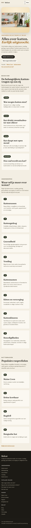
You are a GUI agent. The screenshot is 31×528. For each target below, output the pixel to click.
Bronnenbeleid (7, 523)
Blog (2, 508)
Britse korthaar (5, 497)
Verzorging (4, 512)
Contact (18, 523)
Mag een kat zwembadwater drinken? (10, 485)
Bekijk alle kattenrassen (7, 446)
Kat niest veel (4, 489)
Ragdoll (3, 499)
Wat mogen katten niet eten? (8, 483)
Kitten (2, 510)
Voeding (3, 474)
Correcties (13, 523)
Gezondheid (4, 472)
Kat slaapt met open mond (7, 487)
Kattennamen (17, 64)
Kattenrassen (4, 468)
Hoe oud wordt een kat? (7, 67)
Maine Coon (10, 64)
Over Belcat (4, 521)
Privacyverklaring (24, 523)
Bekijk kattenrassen (8, 57)
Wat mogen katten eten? (9, 61)
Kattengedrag (4, 470)
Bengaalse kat (4, 501)
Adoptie (3, 514)
